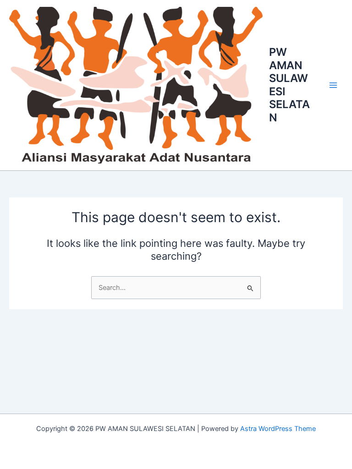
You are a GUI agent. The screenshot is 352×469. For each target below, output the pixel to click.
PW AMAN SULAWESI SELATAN (289, 84)
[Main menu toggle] (333, 85)
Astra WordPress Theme (278, 429)
